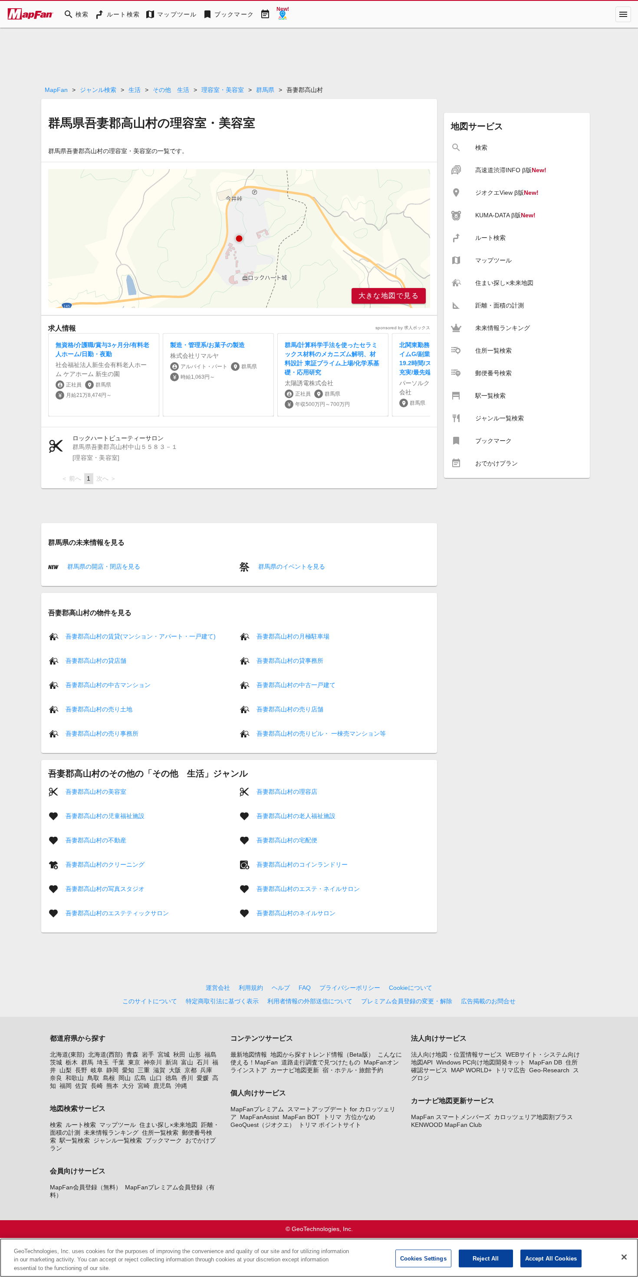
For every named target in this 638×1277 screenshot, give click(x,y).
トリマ (332, 1116)
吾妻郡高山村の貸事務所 (290, 660)
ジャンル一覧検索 (117, 1140)
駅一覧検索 (74, 1140)
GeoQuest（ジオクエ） (262, 1124)
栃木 (72, 1062)
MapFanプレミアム (257, 1109)
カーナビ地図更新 (294, 1070)
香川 (187, 1077)
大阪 (175, 1070)
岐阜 (97, 1070)
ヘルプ (281, 987)
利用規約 (251, 987)
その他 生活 (171, 89)
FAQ (305, 987)
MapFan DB (545, 1062)
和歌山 (75, 1077)
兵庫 (206, 1070)
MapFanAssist (259, 1116)
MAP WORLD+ (471, 1070)
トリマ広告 (510, 1070)
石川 (203, 1062)
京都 (190, 1070)
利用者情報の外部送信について (309, 1001)
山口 (156, 1077)
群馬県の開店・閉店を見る (103, 566)
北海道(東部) (67, 1054)
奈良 (56, 1077)
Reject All (486, 1258)
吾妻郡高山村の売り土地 (99, 709)
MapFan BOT (301, 1116)
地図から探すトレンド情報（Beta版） (322, 1054)
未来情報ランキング (111, 1132)
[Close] (624, 1257)
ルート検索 (81, 1124)
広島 (140, 1077)
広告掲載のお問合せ (488, 1001)
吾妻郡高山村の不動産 (96, 840)
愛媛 (203, 1077)
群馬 (87, 1062)
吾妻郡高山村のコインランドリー (302, 864)
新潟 (171, 1062)
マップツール (117, 1124)
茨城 (56, 1062)
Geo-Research (549, 1070)
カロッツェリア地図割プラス (533, 1116)
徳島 (171, 1077)
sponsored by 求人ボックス (402, 327)
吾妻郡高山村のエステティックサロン (117, 913)
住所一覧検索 (160, 1132)
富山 (187, 1062)
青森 (132, 1054)
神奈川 (153, 1062)
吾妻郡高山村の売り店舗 (290, 709)
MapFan (56, 89)
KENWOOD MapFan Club (446, 1124)
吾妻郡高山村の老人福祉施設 (296, 815)
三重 (144, 1070)
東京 (134, 1062)
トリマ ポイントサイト (330, 1124)
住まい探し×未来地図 (168, 1124)
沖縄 (181, 1085)
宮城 (164, 1054)
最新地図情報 (248, 1054)
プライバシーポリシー (349, 987)
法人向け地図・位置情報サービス (456, 1054)
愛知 (128, 1070)
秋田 (179, 1054)
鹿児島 (162, 1085)
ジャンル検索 (98, 89)
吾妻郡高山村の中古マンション (108, 684)
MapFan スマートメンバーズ (450, 1116)
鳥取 (93, 1077)
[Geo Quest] (282, 14)
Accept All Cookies (551, 1258)
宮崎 (144, 1085)
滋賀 (159, 1070)
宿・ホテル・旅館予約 (352, 1070)
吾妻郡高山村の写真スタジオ (105, 888)
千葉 (118, 1062)
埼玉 (103, 1062)
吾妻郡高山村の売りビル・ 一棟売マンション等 (321, 733)
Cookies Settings (423, 1258)
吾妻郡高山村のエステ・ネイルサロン (308, 888)
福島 (210, 1054)
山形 (195, 1054)
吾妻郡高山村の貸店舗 (96, 660)
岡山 (124, 1077)
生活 (134, 89)
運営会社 (218, 987)
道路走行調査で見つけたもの (320, 1062)
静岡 (112, 1070)
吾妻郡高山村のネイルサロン (296, 913)
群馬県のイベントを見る (291, 566)
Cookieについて (410, 987)
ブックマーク (163, 1140)
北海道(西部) (105, 1054)
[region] (239, 238)
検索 (56, 1124)
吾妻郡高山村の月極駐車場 (293, 636)
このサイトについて (149, 1001)
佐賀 (81, 1085)
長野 (81, 1070)
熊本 (112, 1085)
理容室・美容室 (222, 89)
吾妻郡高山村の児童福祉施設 (105, 815)
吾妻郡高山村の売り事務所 (102, 733)
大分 (128, 1085)
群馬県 (265, 89)
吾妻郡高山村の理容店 (287, 791)
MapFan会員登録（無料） (86, 1187)
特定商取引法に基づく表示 (222, 1001)
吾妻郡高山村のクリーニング (105, 864)
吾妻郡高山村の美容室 (96, 791)
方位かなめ (360, 1116)
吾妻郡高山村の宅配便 (287, 840)
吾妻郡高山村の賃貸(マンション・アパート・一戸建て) (141, 636)
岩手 (148, 1054)
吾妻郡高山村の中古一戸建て (296, 684)
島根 (109, 1077)
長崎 (97, 1085)
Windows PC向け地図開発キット (481, 1062)
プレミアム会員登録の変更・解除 (406, 1001)
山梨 (65, 1070)
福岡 (65, 1085)
